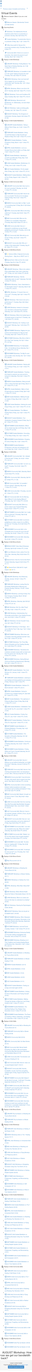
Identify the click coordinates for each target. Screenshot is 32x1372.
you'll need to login (23, 1365)
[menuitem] (1, 4)
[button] (1, 1)
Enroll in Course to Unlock (16, 1367)
